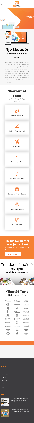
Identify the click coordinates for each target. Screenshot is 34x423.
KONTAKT (4, 387)
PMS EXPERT (4, 380)
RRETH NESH (4, 374)
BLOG (2, 383)
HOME (3, 370)
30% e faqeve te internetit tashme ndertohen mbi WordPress (19, 400)
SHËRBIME (4, 377)
